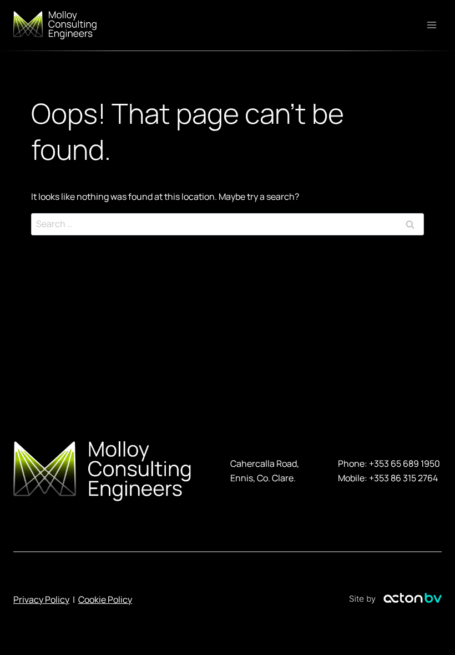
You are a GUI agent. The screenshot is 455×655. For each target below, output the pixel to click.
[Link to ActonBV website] (395, 600)
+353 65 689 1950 (404, 463)
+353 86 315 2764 (403, 478)
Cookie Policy (105, 599)
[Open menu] (431, 25)
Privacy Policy (41, 599)
